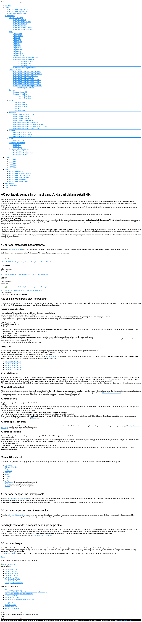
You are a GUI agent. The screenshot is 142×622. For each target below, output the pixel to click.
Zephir (7, 478)
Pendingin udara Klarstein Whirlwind (26, 128)
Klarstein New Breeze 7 (22, 116)
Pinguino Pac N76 (19, 20)
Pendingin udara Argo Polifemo (24, 60)
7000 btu (12, 159)
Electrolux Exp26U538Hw (22, 134)
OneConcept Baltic (20, 151)
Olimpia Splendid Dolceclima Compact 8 (27, 74)
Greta (3, 557)
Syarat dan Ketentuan (12, 608)
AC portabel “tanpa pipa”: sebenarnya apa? (19, 594)
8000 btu (12, 161)
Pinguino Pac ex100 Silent (22, 28)
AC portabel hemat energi (13, 590)
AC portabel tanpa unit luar (18, 12)
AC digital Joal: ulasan (12, 597)
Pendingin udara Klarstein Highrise (25, 122)
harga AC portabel (10, 553)
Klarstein (12, 112)
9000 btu (12, 163)
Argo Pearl (17, 46)
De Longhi (8, 465)
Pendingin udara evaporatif (19, 14)
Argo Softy (17, 52)
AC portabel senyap (16, 171)
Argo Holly (17, 38)
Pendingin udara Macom (13, 581)
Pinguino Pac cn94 (20, 24)
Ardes (7, 484)
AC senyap (34, 418)
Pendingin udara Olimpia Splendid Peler (27, 86)
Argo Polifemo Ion (24, 65)
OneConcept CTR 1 (20, 155)
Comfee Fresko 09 (20, 92)
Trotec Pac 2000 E (20, 102)
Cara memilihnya (11, 185)
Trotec (11, 100)
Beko (7, 480)
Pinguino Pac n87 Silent (22, 22)
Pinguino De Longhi (16, 18)
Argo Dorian (17, 34)
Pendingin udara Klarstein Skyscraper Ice (28, 124)
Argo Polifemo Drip (24, 63)
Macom (7, 486)
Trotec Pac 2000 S (20, 104)
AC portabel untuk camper (18, 181)
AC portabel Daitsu (11, 575)
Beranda (8, 6)
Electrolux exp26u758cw (22, 136)
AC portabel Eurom (11, 577)
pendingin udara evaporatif (42, 535)
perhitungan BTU (52, 356)
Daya (7, 157)
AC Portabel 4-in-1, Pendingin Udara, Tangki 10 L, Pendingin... (22, 290)
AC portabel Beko (11, 571)
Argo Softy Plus (19, 54)
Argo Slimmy (18, 50)
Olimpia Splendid (15, 70)
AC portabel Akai (11, 570)
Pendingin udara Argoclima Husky (25, 58)
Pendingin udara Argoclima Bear (24, 68)
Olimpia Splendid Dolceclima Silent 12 (27, 84)
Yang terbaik (9, 183)
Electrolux (12, 130)
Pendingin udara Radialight (14, 583)
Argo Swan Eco (18, 56)
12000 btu (13, 167)
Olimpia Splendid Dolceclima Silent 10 (27, 80)
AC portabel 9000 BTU (13, 365)
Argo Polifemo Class (25, 62)
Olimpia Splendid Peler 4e (26, 88)
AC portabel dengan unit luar (19, 10)
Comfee (12, 90)
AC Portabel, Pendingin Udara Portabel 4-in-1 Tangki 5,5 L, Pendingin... (25, 274)
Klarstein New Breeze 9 (22, 118)
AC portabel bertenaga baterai (20, 173)
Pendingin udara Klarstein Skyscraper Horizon (30, 126)
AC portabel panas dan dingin (19, 175)
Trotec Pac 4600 (19, 110)
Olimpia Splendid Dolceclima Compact (27, 72)
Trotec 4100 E (18, 108)
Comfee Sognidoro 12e (25, 98)
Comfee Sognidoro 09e (25, 96)
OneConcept (9, 482)
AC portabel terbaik (15, 249)
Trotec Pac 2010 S (20, 106)
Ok (120, 620)
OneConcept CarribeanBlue (23, 153)
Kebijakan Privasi (11, 607)
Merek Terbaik (10, 16)
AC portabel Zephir (11, 573)
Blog (6, 187)
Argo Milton (17, 42)
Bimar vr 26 (17, 147)
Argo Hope (17, 40)
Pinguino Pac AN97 (20, 26)
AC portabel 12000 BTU (13, 369)
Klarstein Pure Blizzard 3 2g (23, 114)
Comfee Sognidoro (20, 94)
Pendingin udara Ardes (12, 579)
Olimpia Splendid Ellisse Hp (23, 78)
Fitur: (7, 169)
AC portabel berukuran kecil (19, 177)
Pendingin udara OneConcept (19, 149)
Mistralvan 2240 (19, 141)
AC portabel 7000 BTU (13, 362)
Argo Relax (17, 48)
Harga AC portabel (11, 595)
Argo (11, 32)
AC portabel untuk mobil (17, 179)
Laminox (12, 139)
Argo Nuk (16, 44)
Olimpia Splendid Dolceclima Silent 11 (27, 82)
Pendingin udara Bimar (17, 143)
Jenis (7, 8)
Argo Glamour (18, 36)
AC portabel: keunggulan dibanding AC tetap (20, 599)
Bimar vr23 (17, 145)
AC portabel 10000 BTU (13, 367)
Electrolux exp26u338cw (22, 132)
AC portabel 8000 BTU (13, 363)
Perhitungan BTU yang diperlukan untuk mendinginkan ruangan (26, 592)
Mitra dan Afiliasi (10, 605)
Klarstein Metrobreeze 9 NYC (24, 120)
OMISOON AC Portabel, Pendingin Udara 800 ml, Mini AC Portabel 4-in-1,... (27, 262)
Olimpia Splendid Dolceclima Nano (25, 76)
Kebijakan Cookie (11, 603)
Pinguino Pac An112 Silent (23, 30)
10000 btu (13, 165)
